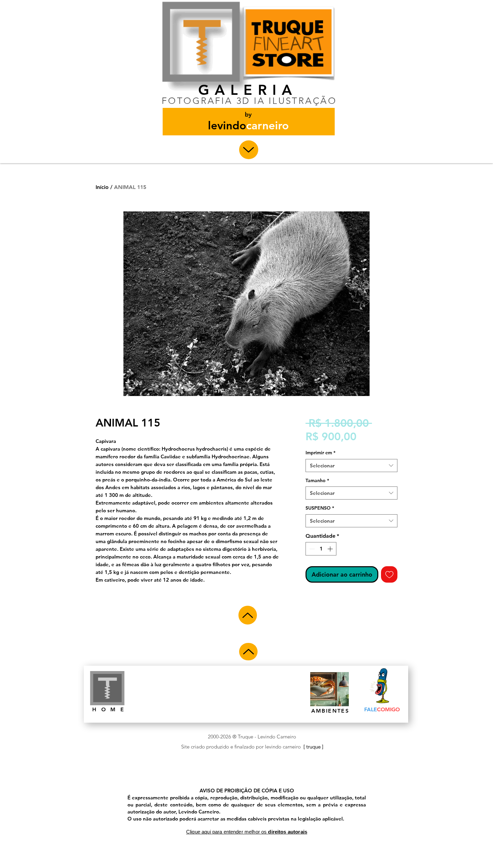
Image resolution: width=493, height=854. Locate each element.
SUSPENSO (320, 508)
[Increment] (330, 548)
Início (102, 187)
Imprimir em (320, 453)
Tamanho (317, 480)
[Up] (248, 149)
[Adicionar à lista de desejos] (389, 574)
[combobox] (351, 465)
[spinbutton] (321, 548)
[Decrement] (311, 548)
